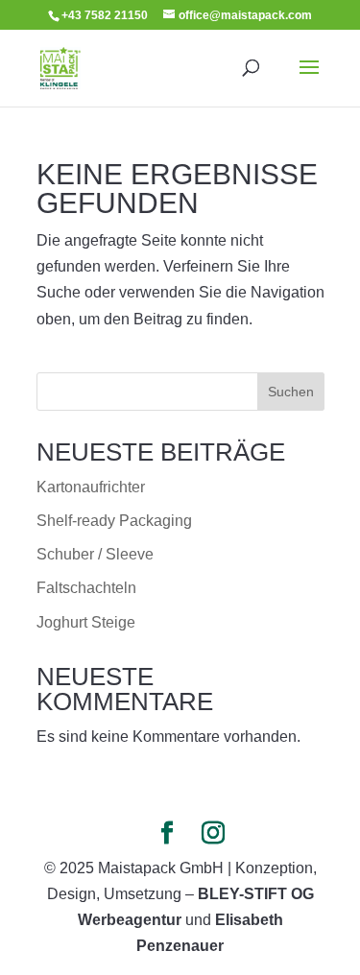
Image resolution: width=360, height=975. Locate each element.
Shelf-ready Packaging (114, 520)
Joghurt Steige (85, 622)
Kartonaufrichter (90, 487)
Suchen (291, 391)
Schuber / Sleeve (95, 554)
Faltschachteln (86, 588)
